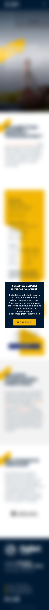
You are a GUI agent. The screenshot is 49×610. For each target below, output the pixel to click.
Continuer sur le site (24, 322)
